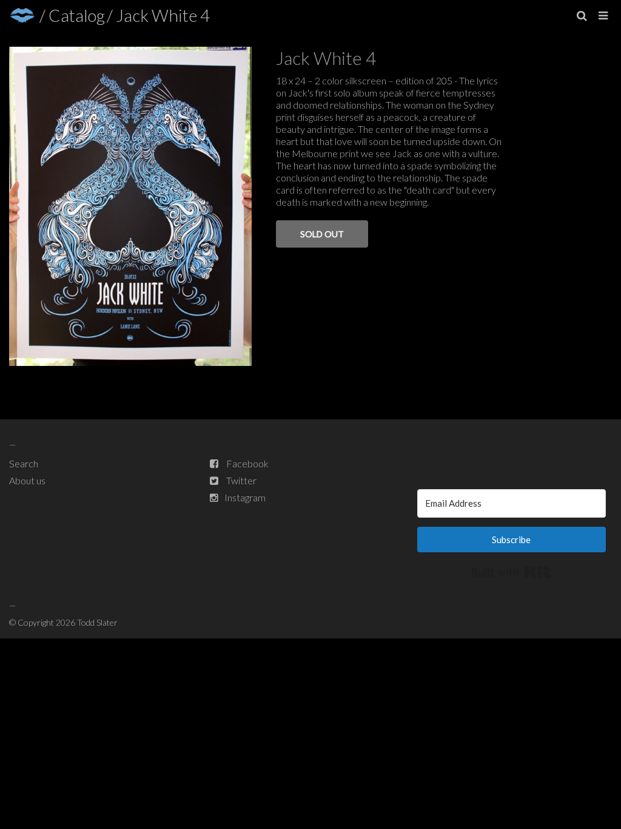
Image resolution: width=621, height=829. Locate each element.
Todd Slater (97, 622)
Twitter (241, 480)
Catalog (77, 15)
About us (27, 480)
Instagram (245, 497)
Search (23, 463)
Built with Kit (511, 572)
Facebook (247, 463)
